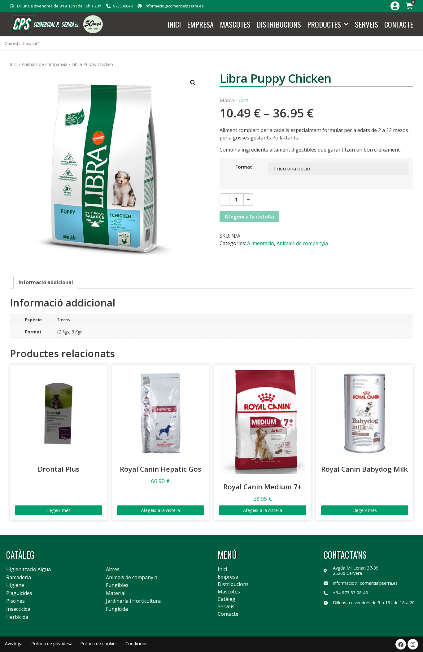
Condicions (136, 643)
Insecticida (18, 609)
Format (243, 167)
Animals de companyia (45, 64)
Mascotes (235, 24)
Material (115, 593)
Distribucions (279, 24)
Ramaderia (18, 577)
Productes (324, 24)
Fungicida (117, 609)
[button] (192, 82)
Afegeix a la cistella (249, 216)
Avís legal (14, 643)
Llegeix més (58, 510)
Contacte (398, 24)
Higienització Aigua (28, 569)
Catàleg (226, 599)
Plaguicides (19, 593)
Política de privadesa (51, 643)
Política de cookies (99, 643)
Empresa (200, 24)
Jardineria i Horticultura (133, 601)
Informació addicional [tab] (46, 282)
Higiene (15, 585)
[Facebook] (400, 644)
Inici (174, 24)
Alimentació (260, 243)
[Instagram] (413, 644)
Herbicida (17, 617)
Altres (113, 569)
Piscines (15, 601)
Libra (242, 100)
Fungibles (117, 585)
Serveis (366, 24)
